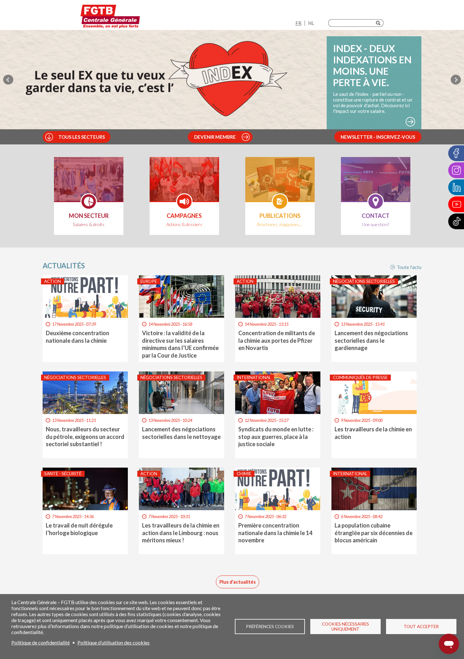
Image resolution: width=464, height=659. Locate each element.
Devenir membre (215, 137)
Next (456, 80)
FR (298, 23)
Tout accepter (421, 626)
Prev (8, 80)
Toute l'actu (409, 267)
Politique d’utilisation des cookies (113, 642)
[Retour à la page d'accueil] (110, 16)
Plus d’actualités (237, 582)
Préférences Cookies (270, 626)
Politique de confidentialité (40, 642)
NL (311, 23)
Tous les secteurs (81, 137)
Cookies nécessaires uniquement (345, 626)
